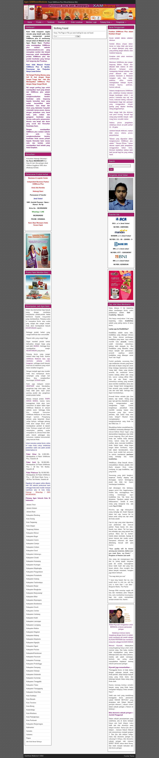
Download (61, 22)
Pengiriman (120, 22)
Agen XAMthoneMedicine (35, 1)
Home (29, 22)
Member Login (91, 22)
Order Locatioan (77, 22)
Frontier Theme (129, 756)
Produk (38, 22)
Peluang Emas (105, 22)
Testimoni (50, 22)
